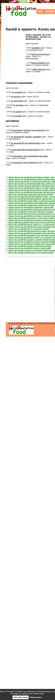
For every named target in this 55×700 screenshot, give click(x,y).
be (19, 323)
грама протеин (39, 69)
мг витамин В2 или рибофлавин (25, 143)
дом (41, 11)
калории (50, 11)
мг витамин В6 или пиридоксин (25, 150)
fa (44, 323)
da (29, 323)
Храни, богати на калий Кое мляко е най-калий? (29, 248)
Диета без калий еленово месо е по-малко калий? (31, 253)
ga (49, 323)
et (39, 323)
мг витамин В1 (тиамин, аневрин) (26, 137)
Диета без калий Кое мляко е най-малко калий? (29, 246)
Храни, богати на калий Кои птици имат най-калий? (31, 207)
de (32, 323)
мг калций (17, 92)
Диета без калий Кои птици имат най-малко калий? (31, 205)
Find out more (36, 697)
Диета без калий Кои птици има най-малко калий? (30, 212)
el (34, 323)
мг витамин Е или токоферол (24, 163)
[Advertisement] (15, 52)
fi (45, 323)
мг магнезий (16, 101)
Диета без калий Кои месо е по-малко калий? (28, 229)
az (17, 323)
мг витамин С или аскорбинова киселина (29, 156)
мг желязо (16, 97)
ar (14, 323)
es (37, 323)
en (10, 323)
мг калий (17, 112)
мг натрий (16, 116)
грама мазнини (38, 63)
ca (24, 323)
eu (41, 323)
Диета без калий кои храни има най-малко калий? (30, 194)
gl (52, 323)
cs (27, 323)
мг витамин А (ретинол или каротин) (27, 130)
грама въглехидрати (40, 54)
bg (22, 323)
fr (47, 323)
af (12, 323)
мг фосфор (18, 105)
